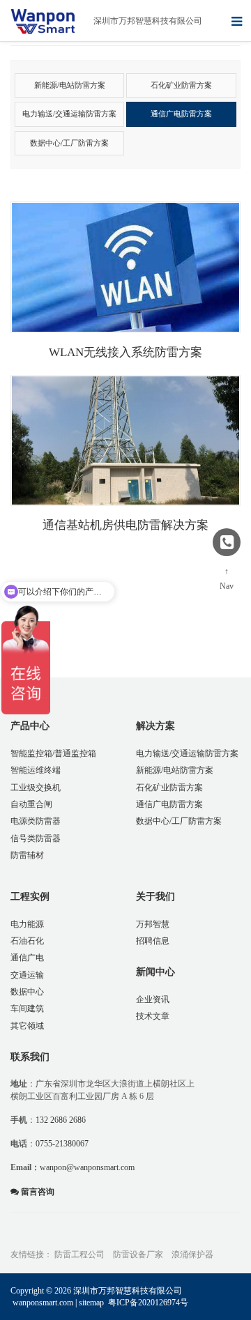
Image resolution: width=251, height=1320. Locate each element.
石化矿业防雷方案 (169, 787)
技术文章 (152, 1016)
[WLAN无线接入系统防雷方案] (125, 267)
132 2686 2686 (61, 1120)
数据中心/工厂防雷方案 (179, 821)
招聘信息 (152, 941)
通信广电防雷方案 (169, 804)
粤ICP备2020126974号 (148, 1302)
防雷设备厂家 (138, 1254)
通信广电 (27, 957)
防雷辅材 (27, 855)
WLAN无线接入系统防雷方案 (125, 352)
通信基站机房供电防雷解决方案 (125, 525)
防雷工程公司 (79, 1254)
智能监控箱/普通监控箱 (53, 753)
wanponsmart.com (43, 1302)
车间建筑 (27, 1008)
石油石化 (27, 941)
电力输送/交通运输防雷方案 (187, 753)
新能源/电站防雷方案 (174, 770)
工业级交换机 (35, 787)
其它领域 (27, 1026)
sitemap (91, 1302)
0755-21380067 (62, 1144)
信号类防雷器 (35, 838)
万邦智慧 (152, 924)
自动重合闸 (31, 804)
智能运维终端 (35, 770)
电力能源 (27, 924)
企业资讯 (152, 999)
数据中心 (27, 992)
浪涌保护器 (192, 1254)
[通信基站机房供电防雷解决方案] (125, 441)
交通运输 (27, 975)
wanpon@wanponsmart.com (87, 1167)
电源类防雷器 (35, 821)
